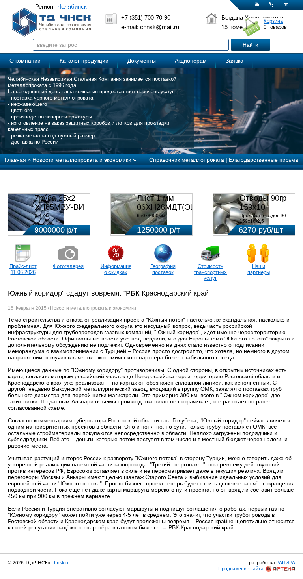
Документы (141, 60)
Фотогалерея (68, 266)
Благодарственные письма (263, 160)
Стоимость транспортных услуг (210, 272)
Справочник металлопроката (186, 160)
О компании (25, 60)
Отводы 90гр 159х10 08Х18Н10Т (262, 207)
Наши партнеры (258, 269)
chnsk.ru (61, 563)
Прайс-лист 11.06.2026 (23, 269)
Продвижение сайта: (242, 569)
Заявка (234, 60)
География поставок (163, 269)
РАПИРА (285, 563)
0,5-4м (42, 215)
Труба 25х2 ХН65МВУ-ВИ (59, 202)
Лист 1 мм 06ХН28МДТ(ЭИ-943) (175, 202)
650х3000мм (151, 215)
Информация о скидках (116, 269)
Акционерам (191, 60)
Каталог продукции (84, 60)
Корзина (273, 21)
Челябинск (72, 6)
